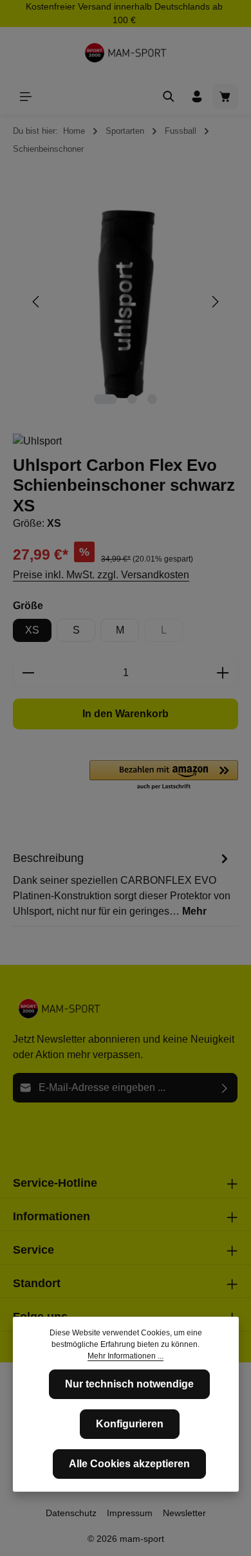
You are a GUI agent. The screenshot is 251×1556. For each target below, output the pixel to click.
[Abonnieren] (224, 1088)
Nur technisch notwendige (129, 1383)
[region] (125, 302)
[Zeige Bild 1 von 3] (105, 399)
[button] (163, 775)
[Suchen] (168, 96)
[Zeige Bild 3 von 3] (152, 399)
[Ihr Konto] (197, 96)
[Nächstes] (214, 301)
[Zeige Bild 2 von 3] (132, 399)
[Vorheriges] (36, 301)
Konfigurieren (129, 1423)
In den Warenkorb (125, 713)
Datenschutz (71, 1513)
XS (32, 630)
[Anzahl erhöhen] (223, 672)
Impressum (130, 1513)
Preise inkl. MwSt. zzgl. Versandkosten (101, 574)
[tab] (122, 883)
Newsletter (184, 1513)
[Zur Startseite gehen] (125, 53)
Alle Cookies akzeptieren (129, 1463)
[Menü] (26, 96)
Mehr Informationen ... (125, 1355)
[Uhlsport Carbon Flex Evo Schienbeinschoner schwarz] (125, 302)
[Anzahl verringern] (28, 672)
